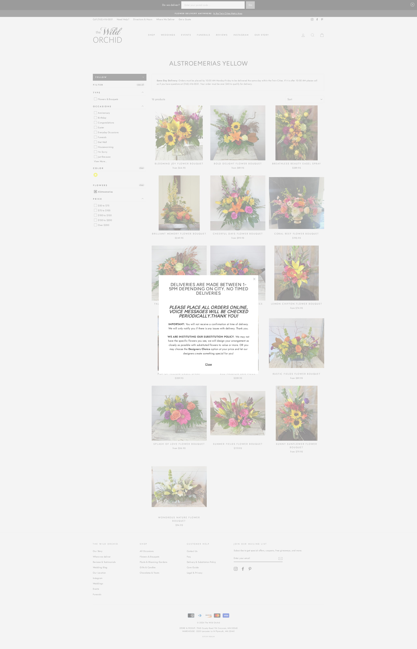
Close (208, 364)
